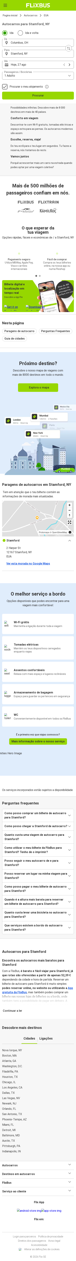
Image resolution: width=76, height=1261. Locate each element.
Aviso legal (54, 1240)
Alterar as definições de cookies (42, 1249)
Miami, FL (8, 1124)
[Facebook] (36, 1227)
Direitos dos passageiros (32, 1240)
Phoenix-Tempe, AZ (14, 1119)
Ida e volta (31, 33)
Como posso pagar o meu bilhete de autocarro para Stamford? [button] (35, 889)
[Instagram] (37, 1227)
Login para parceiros (24, 1236)
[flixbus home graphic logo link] (38, 5)
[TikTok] (41, 1227)
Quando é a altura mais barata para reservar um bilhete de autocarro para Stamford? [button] (33, 902)
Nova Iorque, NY (12, 1050)
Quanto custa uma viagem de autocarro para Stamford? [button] (34, 837)
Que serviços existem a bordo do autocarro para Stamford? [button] (33, 927)
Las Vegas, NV (11, 1098)
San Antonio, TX (12, 1114)
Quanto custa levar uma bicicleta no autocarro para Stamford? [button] (35, 914)
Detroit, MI (9, 1130)
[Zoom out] (69, 510)
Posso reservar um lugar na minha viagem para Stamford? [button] (35, 876)
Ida (11, 33)
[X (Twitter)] (40, 1227)
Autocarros (30, 15)
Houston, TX (10, 1077)
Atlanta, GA (9, 1061)
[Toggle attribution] (70, 532)
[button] (38, 42)
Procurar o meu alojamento (26, 86)
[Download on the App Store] (51, 1211)
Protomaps (44, 532)
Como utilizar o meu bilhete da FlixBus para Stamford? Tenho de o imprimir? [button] (33, 850)
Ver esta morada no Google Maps (28, 563)
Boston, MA (9, 1055)
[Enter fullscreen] (69, 522)
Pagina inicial (10, 15)
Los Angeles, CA (12, 1087)
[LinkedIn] (39, 1227)
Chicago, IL (9, 1082)
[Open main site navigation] (5, 5)
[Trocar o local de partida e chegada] (68, 48)
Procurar (38, 95)
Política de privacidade (50, 1236)
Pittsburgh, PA (11, 1146)
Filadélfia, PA (10, 1071)
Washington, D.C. (12, 1066)
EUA (46, 15)
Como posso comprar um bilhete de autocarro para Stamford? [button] (35, 815)
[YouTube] (38, 1227)
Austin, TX (8, 1140)
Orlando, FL (9, 1108)
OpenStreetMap (59, 532)
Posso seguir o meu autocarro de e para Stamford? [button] (31, 863)
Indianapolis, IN (11, 1151)
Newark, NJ (9, 1103)
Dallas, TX (8, 1093)
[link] (38, 413)
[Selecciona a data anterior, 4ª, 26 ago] (64, 65)
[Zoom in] (69, 505)
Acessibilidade (39, 1245)
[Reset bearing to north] (69, 515)
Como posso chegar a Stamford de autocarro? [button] (35, 826)
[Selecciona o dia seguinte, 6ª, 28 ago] (69, 65)
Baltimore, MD (11, 1135)
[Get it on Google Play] (29, 1211)
